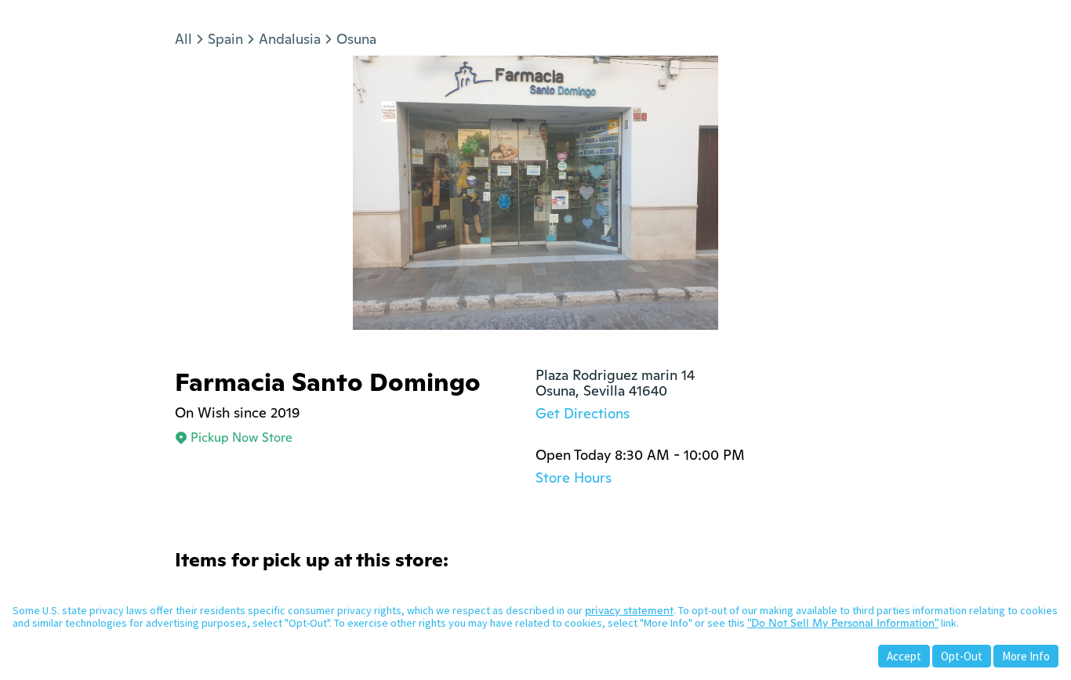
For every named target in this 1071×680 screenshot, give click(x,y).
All (183, 39)
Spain (225, 39)
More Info (1026, 656)
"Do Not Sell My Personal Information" (842, 623)
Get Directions (583, 413)
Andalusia (290, 39)
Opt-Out (961, 656)
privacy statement (629, 610)
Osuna (356, 39)
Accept (904, 656)
